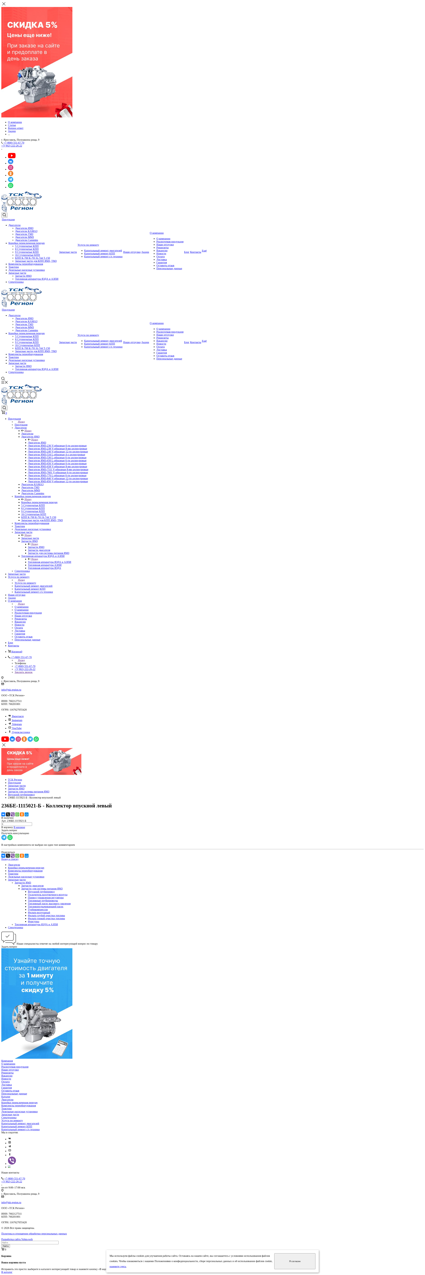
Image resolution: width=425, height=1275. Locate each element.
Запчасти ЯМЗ (23, 276)
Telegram (17, 724)
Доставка (161, 259)
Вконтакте (18, 716)
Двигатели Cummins (26, 240)
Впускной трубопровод (41, 891)
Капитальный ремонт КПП (99, 253)
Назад (21, 421)
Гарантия (161, 262)
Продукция (8, 219)
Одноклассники (21, 732)
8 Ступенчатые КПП (27, 249)
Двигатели (14, 225)
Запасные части (17, 273)
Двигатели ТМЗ (24, 234)
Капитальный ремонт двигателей (103, 250)
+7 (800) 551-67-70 (13, 142)
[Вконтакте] (9, 1139)
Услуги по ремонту (88, 244)
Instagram (17, 720)
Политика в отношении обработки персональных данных (34, 1233)
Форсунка (33, 921)
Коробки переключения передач (26, 243)
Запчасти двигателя (32, 885)
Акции (145, 252)
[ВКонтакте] (3, 814)
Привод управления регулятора (46, 897)
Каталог (5, 1096)
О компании (157, 233)
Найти (6, 1246)
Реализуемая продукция (169, 241)
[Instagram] (9, 1143)
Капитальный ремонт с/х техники (103, 256)
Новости (161, 253)
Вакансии (162, 250)
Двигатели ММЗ (24, 237)
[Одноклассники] (22, 814)
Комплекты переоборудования (25, 264)
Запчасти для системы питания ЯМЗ (42, 888)
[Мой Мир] (27, 814)
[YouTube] (9, 1151)
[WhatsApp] (17, 814)
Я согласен (294, 1261)
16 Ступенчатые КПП (27, 255)
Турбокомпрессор (38, 909)
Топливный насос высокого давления (49, 903)
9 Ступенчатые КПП (27, 252)
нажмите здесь (118, 1266)
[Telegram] (9, 1147)
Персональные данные (169, 268)
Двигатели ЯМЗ (24, 228)
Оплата (160, 256)
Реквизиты (162, 247)
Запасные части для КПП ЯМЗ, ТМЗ (36, 261)
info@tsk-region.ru (11, 689)
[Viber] (13, 814)
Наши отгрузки (132, 252)
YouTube (17, 728)
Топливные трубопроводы (43, 900)
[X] (8, 814)
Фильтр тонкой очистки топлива (46, 918)
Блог (186, 252)
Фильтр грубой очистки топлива (46, 915)
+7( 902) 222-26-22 (11, 145)
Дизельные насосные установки (26, 270)
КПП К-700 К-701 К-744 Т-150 (32, 258)
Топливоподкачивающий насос (45, 906)
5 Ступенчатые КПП (27, 246)
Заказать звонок (24, 672)
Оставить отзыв (165, 265)
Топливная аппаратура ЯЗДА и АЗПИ (36, 278)
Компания (7, 1060)
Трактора (13, 267)
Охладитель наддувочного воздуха (47, 894)
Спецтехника (16, 281)
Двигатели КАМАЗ (26, 231)
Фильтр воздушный (39, 912)
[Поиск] (4, 215)
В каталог (6, 1272)
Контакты (195, 252)
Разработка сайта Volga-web (17, 1239)
